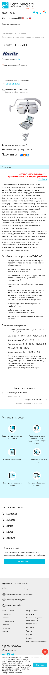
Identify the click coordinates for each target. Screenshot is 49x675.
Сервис (29, 634)
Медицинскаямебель (14, 605)
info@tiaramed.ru (12, 650)
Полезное (30, 614)
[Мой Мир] (27, 155)
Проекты (5, 625)
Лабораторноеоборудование (17, 600)
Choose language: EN (11, 18)
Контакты (5, 631)
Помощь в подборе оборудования (34, 619)
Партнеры (6, 628)
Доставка (30, 627)
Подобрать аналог (12, 83)
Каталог (22, 33)
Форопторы (39, 37)
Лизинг (29, 638)
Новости (5, 618)
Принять (40, 665)
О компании (6, 614)
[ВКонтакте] (21, 155)
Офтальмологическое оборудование (16, 37)
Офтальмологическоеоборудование (20, 589)
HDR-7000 (42, 179)
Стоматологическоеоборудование (19, 594)
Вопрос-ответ (31, 623)
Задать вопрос (24, 561)
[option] (24, 113)
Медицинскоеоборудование (17, 583)
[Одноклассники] (24, 155)
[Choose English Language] (22, 18)
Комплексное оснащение (36, 641)
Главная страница (9, 33)
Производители (8, 621)
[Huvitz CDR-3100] (24, 113)
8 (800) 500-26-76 (9, 13)
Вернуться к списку (24, 388)
